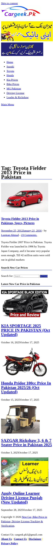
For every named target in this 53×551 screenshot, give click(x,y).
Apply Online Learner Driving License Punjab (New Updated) (21, 497)
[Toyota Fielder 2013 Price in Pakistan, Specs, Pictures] (26, 198)
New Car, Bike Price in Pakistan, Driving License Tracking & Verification (24, 521)
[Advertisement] (26, 134)
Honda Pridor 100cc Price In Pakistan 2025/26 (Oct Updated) (26, 387)
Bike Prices (13, 84)
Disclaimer (35, 538)
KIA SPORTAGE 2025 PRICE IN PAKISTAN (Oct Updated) (25, 330)
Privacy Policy (9, 543)
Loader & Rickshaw (18, 97)
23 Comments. (29, 234)
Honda (10, 75)
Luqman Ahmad (10, 234)
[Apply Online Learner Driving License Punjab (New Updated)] (24, 485)
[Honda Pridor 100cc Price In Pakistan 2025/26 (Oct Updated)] (24, 375)
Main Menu (7, 104)
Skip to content (9, 3)
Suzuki (10, 66)
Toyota (10, 70)
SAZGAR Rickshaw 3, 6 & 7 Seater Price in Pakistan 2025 (26, 442)
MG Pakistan (14, 88)
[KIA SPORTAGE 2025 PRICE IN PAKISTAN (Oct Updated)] (24, 318)
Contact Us (20, 538)
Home (10, 62)
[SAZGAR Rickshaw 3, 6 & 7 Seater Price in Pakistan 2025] (20, 432)
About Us (6, 538)
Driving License (15, 92)
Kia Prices (12, 79)
